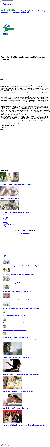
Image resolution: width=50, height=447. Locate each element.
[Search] (0, 1)
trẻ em (36, 339)
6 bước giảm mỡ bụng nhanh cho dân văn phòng (15, 330)
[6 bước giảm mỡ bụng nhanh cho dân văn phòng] (4, 327)
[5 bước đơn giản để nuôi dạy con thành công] (4, 313)
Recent (4, 254)
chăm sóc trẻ (14, 339)
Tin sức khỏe (5, 23)
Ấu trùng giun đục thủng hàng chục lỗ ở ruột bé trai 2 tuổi (14, 212)
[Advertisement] (22, 17)
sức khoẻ (43, 339)
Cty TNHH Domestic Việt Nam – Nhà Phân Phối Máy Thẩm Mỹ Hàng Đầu (21, 266)
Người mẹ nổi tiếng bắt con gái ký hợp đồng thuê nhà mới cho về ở (24, 425)
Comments (5, 256)
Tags (4, 257)
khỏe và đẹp (6, 339)
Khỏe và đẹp (5, 34)
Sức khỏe (5, 27)
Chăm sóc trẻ (8, 26)
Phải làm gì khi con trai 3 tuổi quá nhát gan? (17, 357)
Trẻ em (6, 30)
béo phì (40, 339)
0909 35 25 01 (25, 233)
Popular (4, 255)
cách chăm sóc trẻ (23, 339)
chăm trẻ (28, 339)
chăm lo (30, 339)
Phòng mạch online (7, 33)
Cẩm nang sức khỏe (9, 29)
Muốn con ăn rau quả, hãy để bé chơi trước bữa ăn (15, 337)
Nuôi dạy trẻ (7, 25)
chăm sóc (19, 339)
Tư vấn (4, 31)
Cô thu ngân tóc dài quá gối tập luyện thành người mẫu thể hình (16, 184)
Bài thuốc (5, 32)
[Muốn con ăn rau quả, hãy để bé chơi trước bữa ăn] (4, 334)
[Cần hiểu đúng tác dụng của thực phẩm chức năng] (4, 320)
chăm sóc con (46, 339)
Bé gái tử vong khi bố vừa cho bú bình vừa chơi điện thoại (21, 374)
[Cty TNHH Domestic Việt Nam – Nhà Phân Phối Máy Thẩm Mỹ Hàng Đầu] (6, 305)
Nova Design (8, 444)
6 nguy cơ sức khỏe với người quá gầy (9, 198)
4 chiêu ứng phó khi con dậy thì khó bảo (15, 408)
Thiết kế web (3, 444)
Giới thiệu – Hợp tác (7, 4)
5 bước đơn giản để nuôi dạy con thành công (14, 315)
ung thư (38, 339)
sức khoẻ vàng (2, 339)
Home (1, 37)
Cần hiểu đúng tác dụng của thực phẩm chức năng (15, 322)
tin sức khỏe (10, 339)
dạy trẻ (17, 339)
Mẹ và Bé (5, 24)
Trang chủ (5, 3)
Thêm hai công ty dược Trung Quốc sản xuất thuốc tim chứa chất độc (20, 299)
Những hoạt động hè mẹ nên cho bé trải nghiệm (18, 391)
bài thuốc (33, 339)
